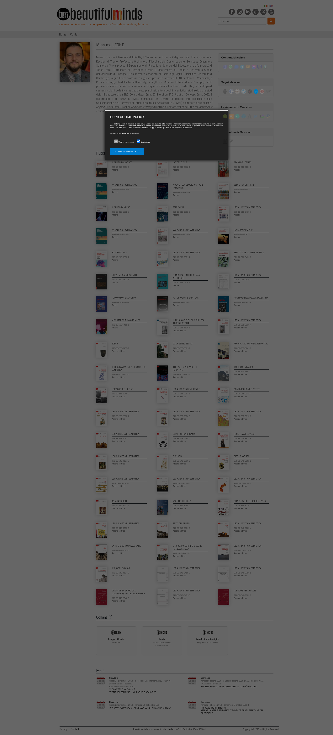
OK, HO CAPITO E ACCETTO (127, 152)
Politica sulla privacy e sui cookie (124, 133)
